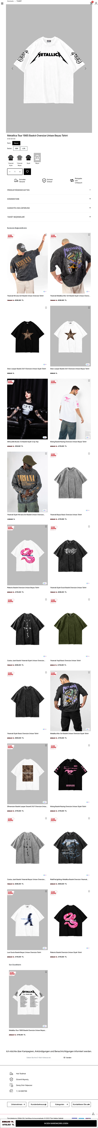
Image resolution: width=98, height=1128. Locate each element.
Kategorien (59, 1104)
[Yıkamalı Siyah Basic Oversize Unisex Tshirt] (27, 701)
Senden (68, 1057)
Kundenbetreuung (38, 1104)
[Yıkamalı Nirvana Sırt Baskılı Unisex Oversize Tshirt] (27, 263)
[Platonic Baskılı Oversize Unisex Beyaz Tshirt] (27, 555)
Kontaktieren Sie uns (81, 1104)
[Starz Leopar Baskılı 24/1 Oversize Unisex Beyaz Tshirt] (70, 336)
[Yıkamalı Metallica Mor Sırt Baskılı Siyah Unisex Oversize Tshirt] (70, 263)
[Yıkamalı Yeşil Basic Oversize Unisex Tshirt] (70, 628)
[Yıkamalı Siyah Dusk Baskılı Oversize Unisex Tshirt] (70, 555)
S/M (16, 148)
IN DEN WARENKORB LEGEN (56, 1123)
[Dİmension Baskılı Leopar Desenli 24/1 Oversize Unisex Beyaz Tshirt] (27, 773)
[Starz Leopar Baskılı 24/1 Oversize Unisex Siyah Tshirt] (27, 336)
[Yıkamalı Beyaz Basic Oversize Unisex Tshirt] (70, 482)
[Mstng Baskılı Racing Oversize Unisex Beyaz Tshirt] (70, 409)
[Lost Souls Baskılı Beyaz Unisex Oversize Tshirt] (27, 919)
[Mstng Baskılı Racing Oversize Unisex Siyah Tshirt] (70, 773)
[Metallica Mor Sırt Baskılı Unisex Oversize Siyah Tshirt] (70, 701)
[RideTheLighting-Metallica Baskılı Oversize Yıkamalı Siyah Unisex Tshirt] (70, 846)
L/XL (23, 148)
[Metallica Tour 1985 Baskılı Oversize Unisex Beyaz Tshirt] (28, 999)
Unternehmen (16, 1104)
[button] (12, 68)
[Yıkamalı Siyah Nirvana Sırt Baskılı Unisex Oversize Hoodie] (27, 482)
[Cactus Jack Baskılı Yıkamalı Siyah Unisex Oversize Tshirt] (27, 628)
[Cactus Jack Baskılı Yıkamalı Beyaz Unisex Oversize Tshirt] (27, 846)
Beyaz (16, 143)
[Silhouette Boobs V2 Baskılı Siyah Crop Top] (27, 409)
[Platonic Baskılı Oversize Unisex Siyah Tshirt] (70, 919)
